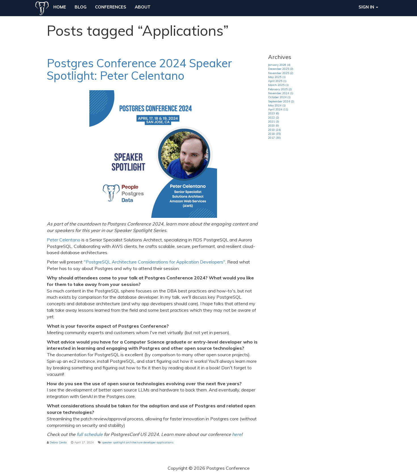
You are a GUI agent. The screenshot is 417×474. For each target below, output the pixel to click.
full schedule (90, 434)
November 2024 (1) (280, 93)
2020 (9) (273, 125)
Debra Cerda (58, 442)
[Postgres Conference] (42, 7)
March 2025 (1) (278, 85)
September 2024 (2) (281, 101)
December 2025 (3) (280, 69)
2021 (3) (273, 121)
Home (59, 7)
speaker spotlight (113, 442)
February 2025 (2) (280, 89)
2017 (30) (274, 138)
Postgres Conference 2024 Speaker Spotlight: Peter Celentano (139, 69)
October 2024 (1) (279, 97)
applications (165, 442)
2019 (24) (274, 130)
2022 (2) (273, 117)
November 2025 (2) (280, 73)
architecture (134, 442)
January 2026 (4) (279, 65)
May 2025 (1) (277, 77)
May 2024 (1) (277, 105)
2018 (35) (274, 134)
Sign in (367, 7)
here (236, 434)
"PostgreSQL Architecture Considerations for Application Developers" (154, 262)
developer (149, 442)
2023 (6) (273, 113)
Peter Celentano (63, 240)
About (143, 7)
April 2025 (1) (277, 81)
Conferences (110, 7)
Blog (81, 7)
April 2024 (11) (278, 109)
